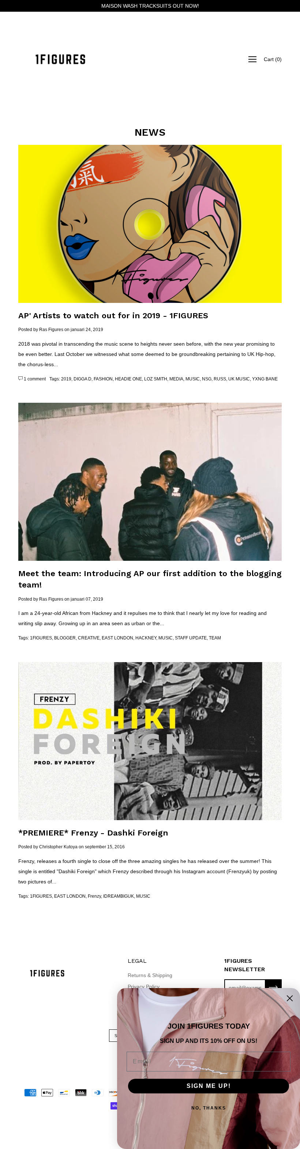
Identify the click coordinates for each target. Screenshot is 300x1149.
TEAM (215, 638)
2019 (66, 379)
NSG (206, 379)
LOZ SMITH (155, 379)
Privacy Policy (144, 987)
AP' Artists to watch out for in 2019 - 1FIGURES (113, 315)
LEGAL (137, 960)
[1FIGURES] (60, 59)
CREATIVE (89, 638)
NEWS (150, 132)
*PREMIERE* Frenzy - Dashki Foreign (93, 832)
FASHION (103, 379)
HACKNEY (145, 638)
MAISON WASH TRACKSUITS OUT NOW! (150, 6)
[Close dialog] (289, 998)
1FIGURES (41, 638)
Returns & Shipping (150, 975)
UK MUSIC (239, 379)
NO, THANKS (208, 1108)
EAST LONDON (117, 638)
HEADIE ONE (128, 379)
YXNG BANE (265, 379)
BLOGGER (65, 638)
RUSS (220, 379)
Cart (273, 59)
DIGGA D (82, 379)
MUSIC (192, 379)
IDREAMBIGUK (118, 896)
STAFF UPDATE (191, 638)
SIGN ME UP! (209, 1086)
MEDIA (176, 379)
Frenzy (94, 896)
